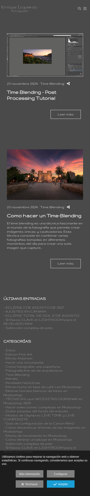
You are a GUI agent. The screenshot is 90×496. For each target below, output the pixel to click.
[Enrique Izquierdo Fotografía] (19, 8)
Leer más (66, 114)
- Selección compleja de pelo (28, 328)
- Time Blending (16, 374)
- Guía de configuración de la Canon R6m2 (38, 423)
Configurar (60, 474)
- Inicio (9, 350)
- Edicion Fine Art (17, 354)
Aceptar (62, 484)
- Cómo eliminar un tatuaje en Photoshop (37, 439)
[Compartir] (68, 83)
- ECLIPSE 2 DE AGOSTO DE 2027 (33, 307)
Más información (29, 474)
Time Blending (52, 83)
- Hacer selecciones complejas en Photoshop (42, 407)
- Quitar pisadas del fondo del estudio (35, 411)
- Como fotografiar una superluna (31, 366)
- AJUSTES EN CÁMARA (24, 311)
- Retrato (10, 378)
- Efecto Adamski (17, 358)
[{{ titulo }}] (45, 54)
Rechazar (31, 484)
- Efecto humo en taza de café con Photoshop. (42, 387)
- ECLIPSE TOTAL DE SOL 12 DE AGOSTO (41, 315)
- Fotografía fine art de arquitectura (32, 370)
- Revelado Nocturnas (21, 383)
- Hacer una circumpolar (23, 362)
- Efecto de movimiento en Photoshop (35, 435)
